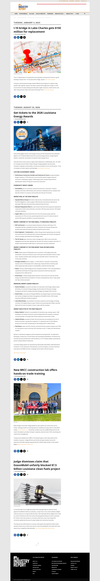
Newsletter (69, 13)
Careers (72, 565)
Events (34, 571)
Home (16, 13)
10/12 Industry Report (57, 561)
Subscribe (71, 1)
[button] (84, 13)
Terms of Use (74, 569)
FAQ (33, 573)
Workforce (50, 13)
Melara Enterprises (75, 561)
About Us (35, 561)
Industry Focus (59, 13)
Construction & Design (21, 17)
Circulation (36, 567)
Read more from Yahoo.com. (25, 444)
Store (77, 13)
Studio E (54, 571)
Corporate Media (37, 565)
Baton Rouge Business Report (59, 563)
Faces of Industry (40, 13)
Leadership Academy (56, 569)
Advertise (77, 1)
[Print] (24, 37)
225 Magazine (55, 565)
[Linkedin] (18, 37)
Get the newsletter (63, 1)
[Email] (21, 37)
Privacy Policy (74, 567)
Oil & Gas (31, 13)
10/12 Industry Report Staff (20, 34)
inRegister (54, 567)
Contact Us (83, 1)
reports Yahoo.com (23, 430)
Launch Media (55, 573)
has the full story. (45, 528)
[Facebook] (15, 37)
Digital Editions (37, 569)
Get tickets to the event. (44, 168)
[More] (27, 122)
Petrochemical (23, 13)
